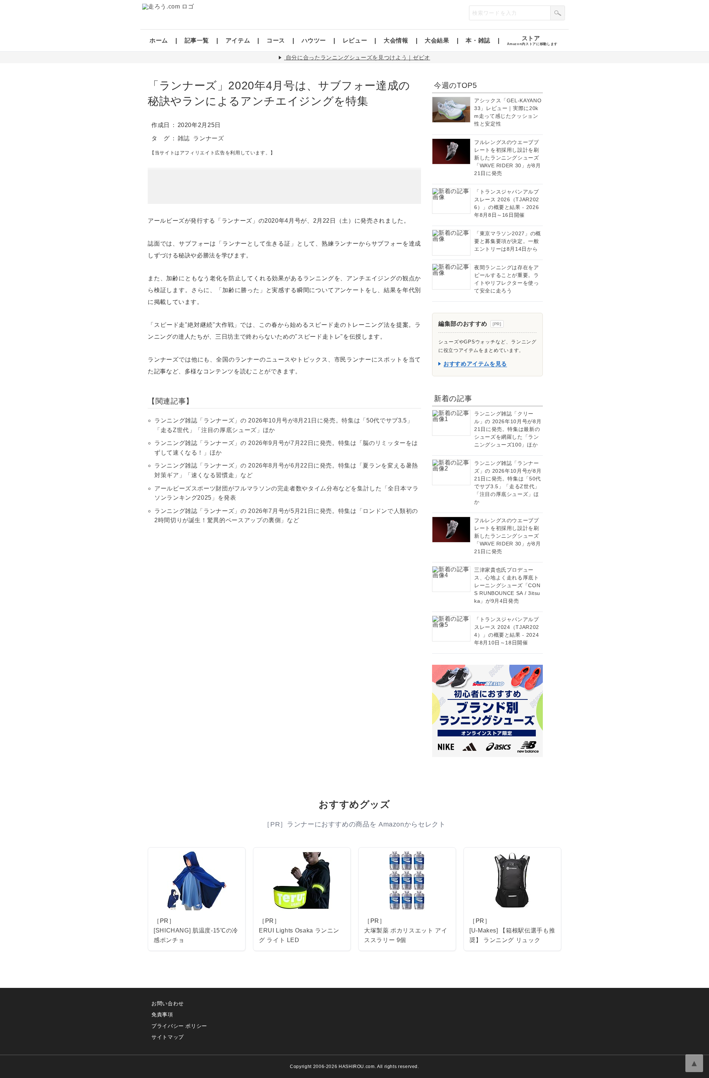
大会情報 (396, 40)
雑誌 (184, 138)
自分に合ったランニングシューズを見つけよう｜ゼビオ (358, 57)
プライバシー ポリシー (179, 1026)
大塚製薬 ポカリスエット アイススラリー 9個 (406, 935)
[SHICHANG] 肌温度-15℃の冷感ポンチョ (196, 935)
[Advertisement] (284, 186)
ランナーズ (208, 138)
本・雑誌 (478, 40)
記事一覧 (197, 40)
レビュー (355, 40)
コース (276, 40)
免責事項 (162, 1014)
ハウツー (314, 40)
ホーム (159, 40)
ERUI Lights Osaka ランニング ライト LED (299, 935)
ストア (532, 40)
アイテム (238, 40)
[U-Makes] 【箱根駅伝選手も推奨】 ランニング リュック (512, 935)
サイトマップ (167, 1037)
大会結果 (437, 40)
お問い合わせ (167, 1003)
